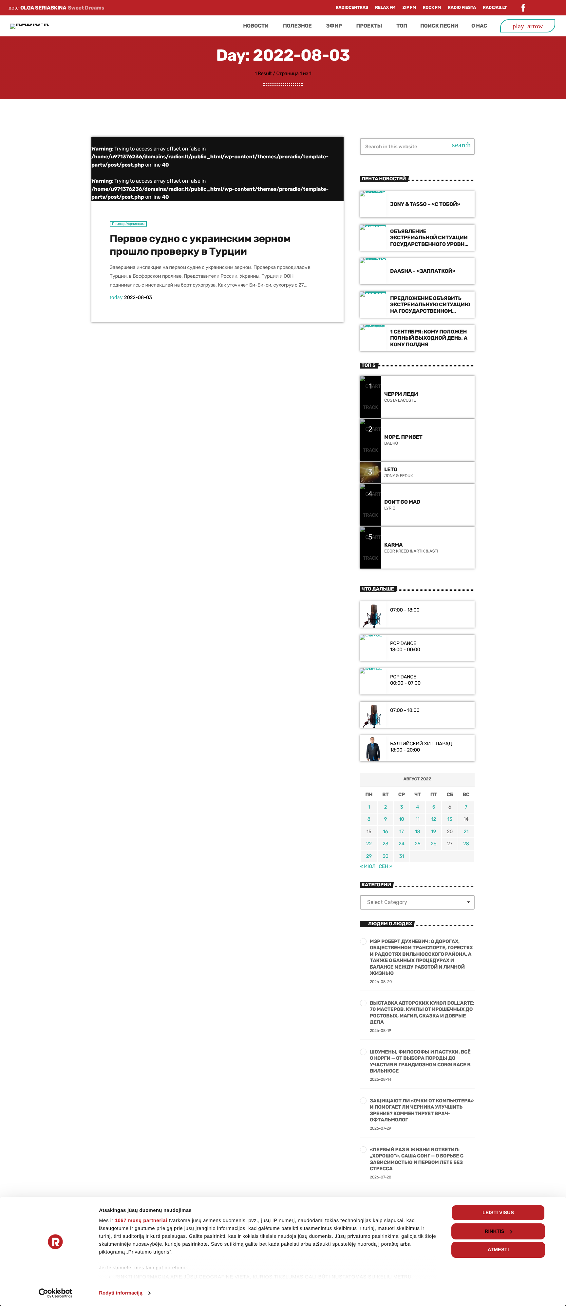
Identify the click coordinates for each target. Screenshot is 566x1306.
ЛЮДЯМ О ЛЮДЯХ (390, 924)
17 (401, 831)
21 (465, 831)
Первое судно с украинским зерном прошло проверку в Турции (200, 244)
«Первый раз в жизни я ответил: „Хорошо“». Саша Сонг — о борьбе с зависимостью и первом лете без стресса (416, 1159)
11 (418, 819)
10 (401, 819)
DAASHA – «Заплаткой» (422, 271)
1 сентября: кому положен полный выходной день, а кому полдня (428, 338)
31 (401, 856)
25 (417, 844)
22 (369, 844)
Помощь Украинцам (128, 224)
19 (433, 831)
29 (369, 856)
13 (449, 819)
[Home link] (29, 26)
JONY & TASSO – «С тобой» (425, 204)
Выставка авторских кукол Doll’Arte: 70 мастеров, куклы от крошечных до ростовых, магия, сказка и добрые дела (422, 1012)
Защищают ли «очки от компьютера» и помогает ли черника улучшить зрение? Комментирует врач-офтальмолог (422, 1110)
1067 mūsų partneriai (141, 1220)
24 (401, 844)
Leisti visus (498, 1213)
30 (385, 856)
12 (433, 819)
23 (385, 844)
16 (385, 831)
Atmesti (498, 1250)
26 (433, 844)
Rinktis (494, 1231)
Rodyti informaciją (120, 1293)
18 (417, 831)
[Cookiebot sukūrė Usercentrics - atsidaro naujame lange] (55, 1293)
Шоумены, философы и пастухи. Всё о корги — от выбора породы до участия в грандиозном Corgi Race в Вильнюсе (420, 1061)
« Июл (367, 866)
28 (466, 844)
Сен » (385, 866)
